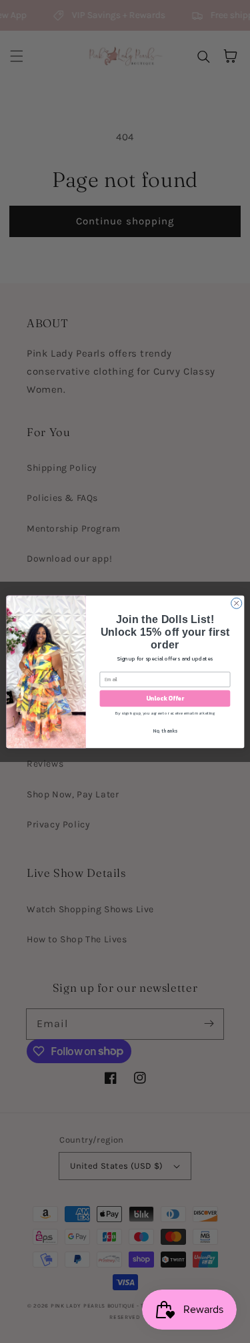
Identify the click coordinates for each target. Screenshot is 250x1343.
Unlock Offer (164, 698)
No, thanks (165, 731)
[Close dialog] (236, 603)
